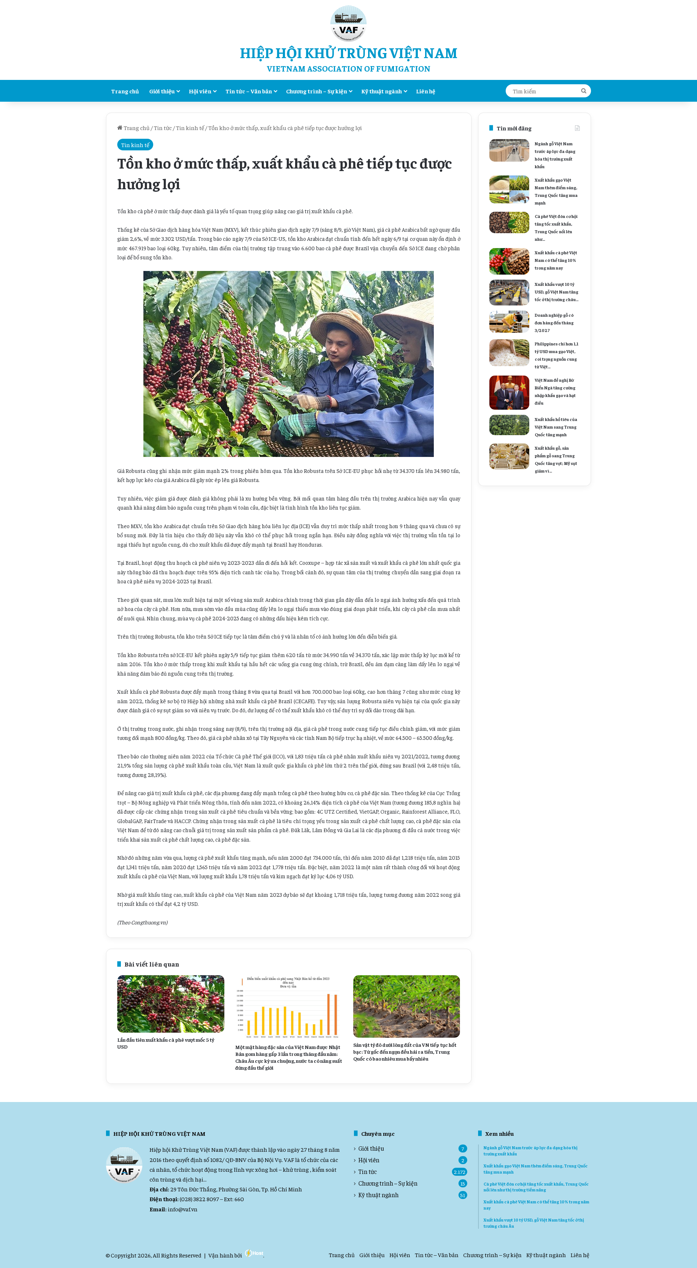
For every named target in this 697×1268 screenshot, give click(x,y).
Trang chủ (125, 90)
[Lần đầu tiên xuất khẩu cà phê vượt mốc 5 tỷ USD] (170, 1003)
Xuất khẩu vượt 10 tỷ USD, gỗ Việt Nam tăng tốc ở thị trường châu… (557, 291)
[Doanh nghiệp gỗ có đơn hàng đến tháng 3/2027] (509, 322)
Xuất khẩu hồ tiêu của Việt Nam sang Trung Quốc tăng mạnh (556, 426)
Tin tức (163, 127)
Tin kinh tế (190, 127)
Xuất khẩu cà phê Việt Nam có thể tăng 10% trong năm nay (556, 260)
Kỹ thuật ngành (381, 90)
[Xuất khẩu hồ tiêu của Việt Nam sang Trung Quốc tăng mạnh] (509, 425)
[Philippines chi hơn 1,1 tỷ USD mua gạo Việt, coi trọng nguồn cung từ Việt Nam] (509, 352)
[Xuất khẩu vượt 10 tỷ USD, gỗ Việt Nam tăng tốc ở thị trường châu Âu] (509, 292)
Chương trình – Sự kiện (316, 90)
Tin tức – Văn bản (248, 90)
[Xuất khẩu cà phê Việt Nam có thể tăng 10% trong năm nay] (509, 261)
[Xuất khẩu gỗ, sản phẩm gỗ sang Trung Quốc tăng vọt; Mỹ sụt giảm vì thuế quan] (509, 456)
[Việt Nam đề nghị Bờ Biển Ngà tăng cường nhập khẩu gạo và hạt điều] (509, 393)
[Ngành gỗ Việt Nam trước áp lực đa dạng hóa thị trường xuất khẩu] (509, 150)
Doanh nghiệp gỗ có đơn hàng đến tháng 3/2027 (554, 322)
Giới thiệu (162, 90)
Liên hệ (425, 90)
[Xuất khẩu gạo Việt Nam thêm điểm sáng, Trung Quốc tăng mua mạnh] (509, 189)
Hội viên (200, 90)
